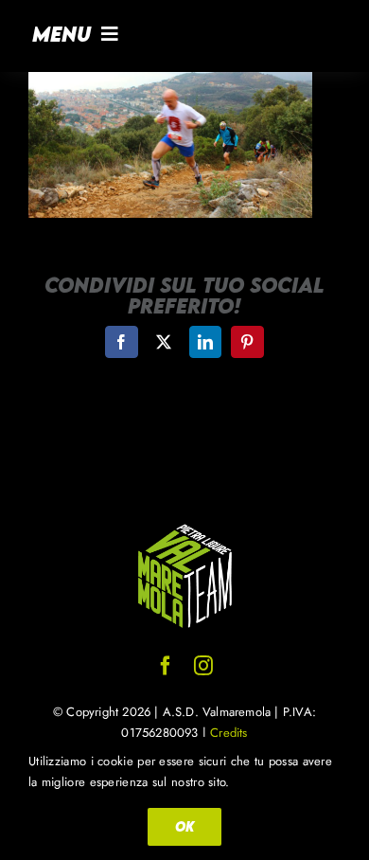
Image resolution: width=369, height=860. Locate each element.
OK (184, 826)
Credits (228, 733)
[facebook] (165, 665)
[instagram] (203, 665)
